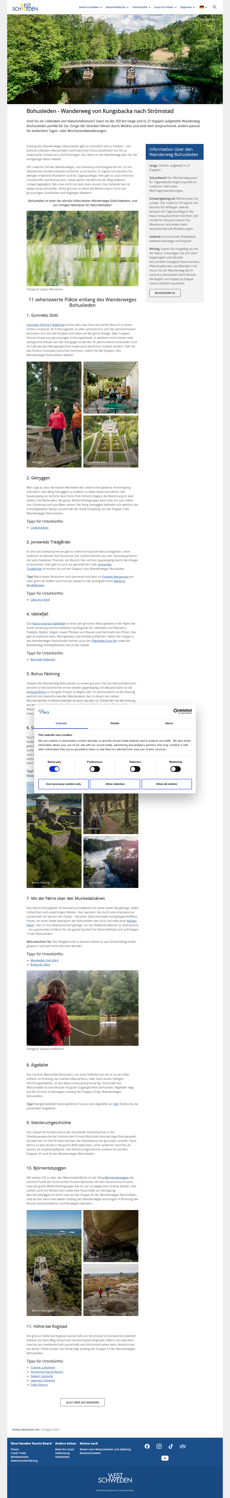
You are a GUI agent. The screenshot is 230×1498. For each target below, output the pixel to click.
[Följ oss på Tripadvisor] (183, 1446)
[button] (115, 59)
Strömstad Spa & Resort (47, 1372)
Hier (116, 1104)
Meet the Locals (64, 1449)
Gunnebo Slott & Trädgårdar (46, 325)
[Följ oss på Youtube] (165, 1458)
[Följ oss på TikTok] (171, 1446)
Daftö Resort (39, 1385)
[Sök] (214, 7)
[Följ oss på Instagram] (159, 1446)
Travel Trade (18, 1453)
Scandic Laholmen (43, 1367)
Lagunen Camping (43, 1380)
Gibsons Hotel (40, 600)
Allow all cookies (166, 783)
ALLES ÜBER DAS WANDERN (82, 1402)
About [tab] (169, 723)
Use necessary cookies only (63, 783)
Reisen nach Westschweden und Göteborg (105, 1449)
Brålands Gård (40, 965)
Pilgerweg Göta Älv (104, 641)
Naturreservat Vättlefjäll (49, 623)
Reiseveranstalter (90, 1453)
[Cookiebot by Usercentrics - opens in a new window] (176, 711)
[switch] (95, 769)
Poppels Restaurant (115, 577)
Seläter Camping (42, 1376)
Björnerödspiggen (117, 1178)
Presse (15, 1449)
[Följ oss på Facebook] (147, 1446)
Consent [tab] (61, 723)
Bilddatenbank (19, 1457)
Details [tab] (115, 723)
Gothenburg (62, 1453)
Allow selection (115, 783)
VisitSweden (62, 1457)
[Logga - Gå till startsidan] (25, 7)
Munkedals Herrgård (45, 960)
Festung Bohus (37, 692)
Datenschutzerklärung (24, 1460)
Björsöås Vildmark (43, 659)
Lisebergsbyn (40, 528)
